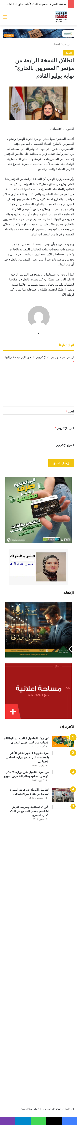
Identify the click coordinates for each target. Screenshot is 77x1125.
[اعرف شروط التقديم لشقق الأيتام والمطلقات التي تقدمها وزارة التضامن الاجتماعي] (63, 758)
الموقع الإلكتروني (65, 445)
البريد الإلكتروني (64, 428)
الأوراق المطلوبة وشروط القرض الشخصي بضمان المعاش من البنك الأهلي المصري (29, 811)
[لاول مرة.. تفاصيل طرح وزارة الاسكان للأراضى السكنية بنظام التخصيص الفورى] (63, 777)
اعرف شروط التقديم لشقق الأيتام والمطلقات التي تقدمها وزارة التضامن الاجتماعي (27, 757)
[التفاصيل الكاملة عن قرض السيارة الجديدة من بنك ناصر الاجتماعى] (63, 795)
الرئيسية (67, 44)
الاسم (70, 411)
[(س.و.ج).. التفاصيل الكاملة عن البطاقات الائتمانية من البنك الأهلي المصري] (63, 741)
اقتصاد (56, 44)
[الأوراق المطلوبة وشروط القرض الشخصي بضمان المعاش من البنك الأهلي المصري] (63, 953)
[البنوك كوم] (61, 17)
